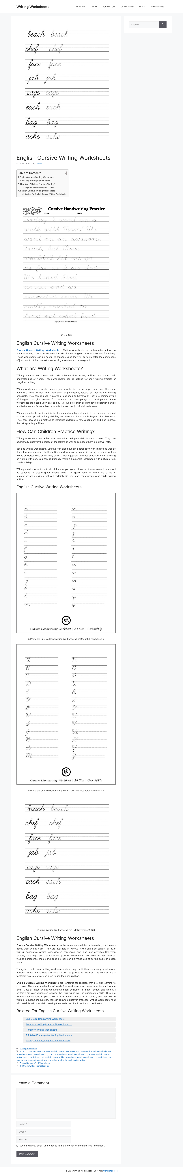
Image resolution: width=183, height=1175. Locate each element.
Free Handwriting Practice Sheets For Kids (49, 1024)
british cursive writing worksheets (35, 1051)
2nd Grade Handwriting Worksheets (45, 1019)
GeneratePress (110, 1171)
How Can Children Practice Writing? (37, 184)
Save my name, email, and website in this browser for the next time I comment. (62, 1145)
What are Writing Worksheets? (35, 180)
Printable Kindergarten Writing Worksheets (49, 1035)
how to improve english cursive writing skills (36, 1060)
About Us (80, 6)
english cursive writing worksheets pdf (94, 1057)
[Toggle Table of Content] (63, 173)
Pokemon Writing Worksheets (41, 1029)
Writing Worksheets (32, 7)
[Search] (163, 24)
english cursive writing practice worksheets (47, 1054)
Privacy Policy (157, 6)
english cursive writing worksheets (60, 1057)
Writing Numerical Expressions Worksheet (48, 1040)
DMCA (142, 6)
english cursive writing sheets (81, 1054)
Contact (93, 6)
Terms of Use (109, 6)
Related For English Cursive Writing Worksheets (45, 194)
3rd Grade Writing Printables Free (34, 1066)
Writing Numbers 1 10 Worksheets (35, 1063)
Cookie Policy (127, 6)
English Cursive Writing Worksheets (37, 177)
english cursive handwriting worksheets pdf (70, 1051)
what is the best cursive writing (71, 1060)
